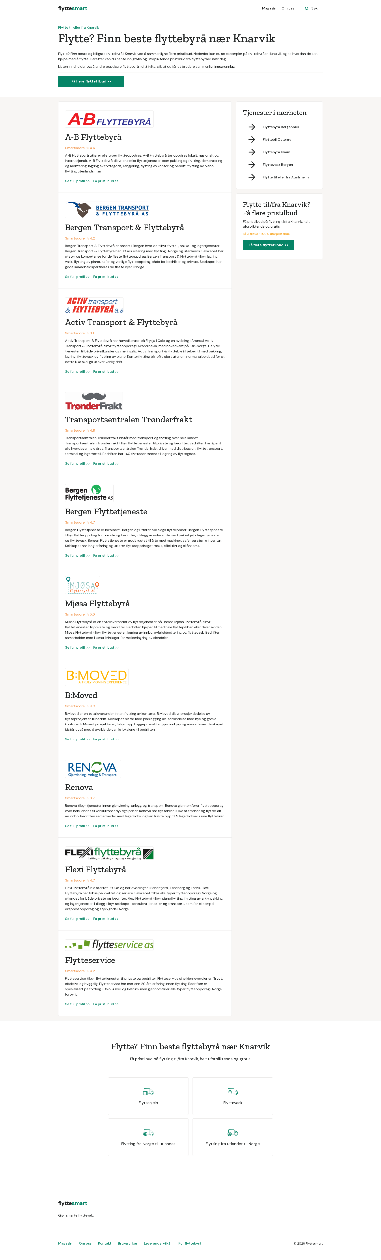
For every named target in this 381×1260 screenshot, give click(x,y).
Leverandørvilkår (158, 1243)
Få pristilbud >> (106, 181)
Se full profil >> (77, 181)
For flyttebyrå (189, 1243)
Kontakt (104, 1243)
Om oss (288, 8)
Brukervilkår (127, 1243)
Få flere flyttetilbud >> (91, 81)
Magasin (269, 8)
